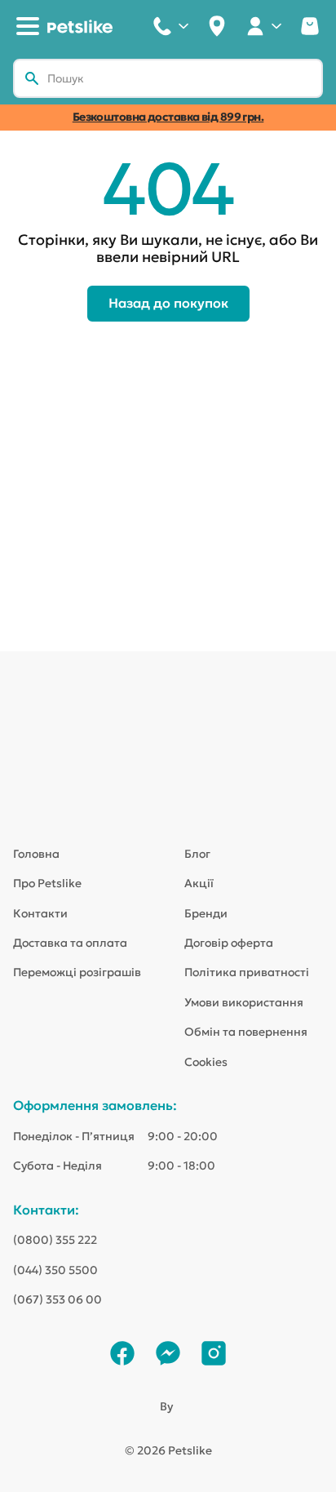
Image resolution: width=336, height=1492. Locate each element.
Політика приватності (246, 972)
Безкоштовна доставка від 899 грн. (168, 116)
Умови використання (243, 1002)
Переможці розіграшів (77, 972)
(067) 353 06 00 (57, 1299)
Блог (197, 853)
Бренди (206, 913)
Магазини (217, 26)
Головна (36, 853)
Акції (199, 883)
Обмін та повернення (245, 1031)
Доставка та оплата (70, 942)
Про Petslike (47, 883)
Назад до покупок (168, 303)
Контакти (40, 913)
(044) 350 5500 (55, 1270)
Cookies (206, 1062)
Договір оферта (228, 942)
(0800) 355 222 (55, 1239)
